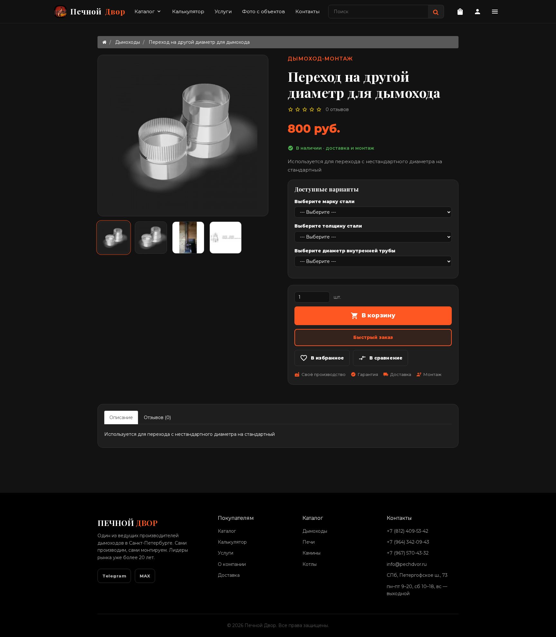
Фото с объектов (263, 11)
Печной (97, 11)
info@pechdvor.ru (407, 564)
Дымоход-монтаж (320, 59)
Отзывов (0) (157, 417)
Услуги (223, 11)
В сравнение (380, 358)
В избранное (322, 358)
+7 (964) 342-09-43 (408, 542)
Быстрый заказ (373, 337)
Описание (121, 417)
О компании (232, 564)
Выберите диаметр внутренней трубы (344, 251)
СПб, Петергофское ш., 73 (417, 575)
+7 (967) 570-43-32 (408, 553)
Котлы (309, 564)
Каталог (148, 11)
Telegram (114, 575)
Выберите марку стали (324, 201)
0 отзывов (337, 109)
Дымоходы (127, 42)
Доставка (229, 575)
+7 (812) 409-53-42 (407, 531)
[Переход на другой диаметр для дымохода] (113, 237)
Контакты (307, 11)
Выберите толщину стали (328, 226)
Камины (311, 553)
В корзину (373, 316)
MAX (145, 575)
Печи (308, 542)
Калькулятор (188, 11)
